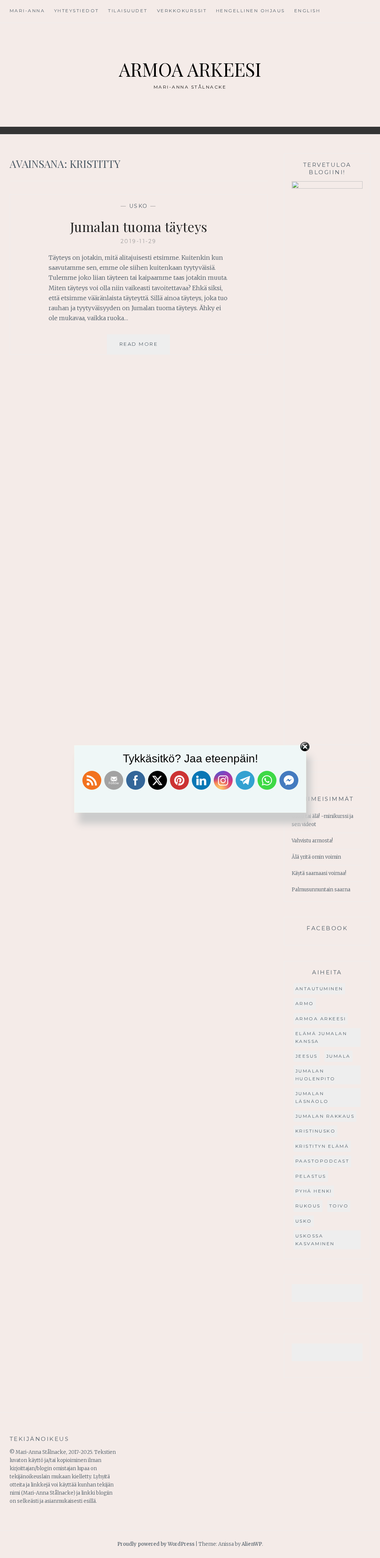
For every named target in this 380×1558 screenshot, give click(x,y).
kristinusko (315, 1131)
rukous (308, 1206)
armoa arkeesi (320, 1018)
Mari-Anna (27, 10)
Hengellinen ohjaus (250, 10)
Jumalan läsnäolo (312, 1097)
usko (138, 206)
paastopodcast (322, 1161)
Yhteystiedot (76, 10)
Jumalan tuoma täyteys (138, 226)
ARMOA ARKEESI (190, 69)
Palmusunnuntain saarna (321, 889)
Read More (144, 347)
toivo (339, 1206)
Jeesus (306, 1056)
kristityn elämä (322, 1146)
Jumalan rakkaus (325, 1116)
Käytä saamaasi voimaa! (319, 873)
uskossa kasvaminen (315, 1239)
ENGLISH (307, 10)
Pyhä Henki (313, 1191)
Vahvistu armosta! (312, 841)
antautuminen (319, 988)
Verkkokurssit (182, 10)
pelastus (310, 1176)
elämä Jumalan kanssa (321, 1037)
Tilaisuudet (128, 10)
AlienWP (252, 1544)
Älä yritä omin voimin (316, 857)
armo (304, 1003)
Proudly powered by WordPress (155, 1544)
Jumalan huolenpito (315, 1074)
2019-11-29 (139, 241)
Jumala (338, 1056)
